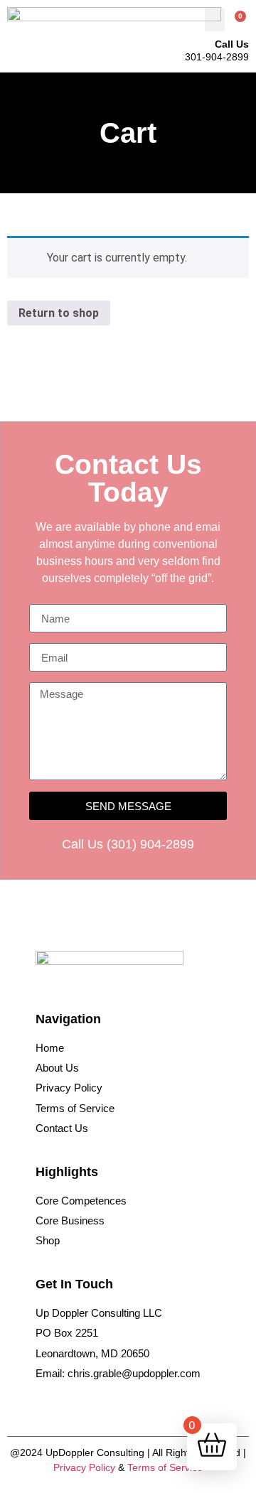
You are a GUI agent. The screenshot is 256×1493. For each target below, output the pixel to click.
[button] (215, 19)
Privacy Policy (69, 1088)
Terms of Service (75, 1108)
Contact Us (62, 1128)
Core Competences (81, 1201)
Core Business (70, 1220)
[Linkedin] (66, 1404)
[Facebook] (44, 1404)
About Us (57, 1068)
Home (50, 1048)
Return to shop (58, 313)
